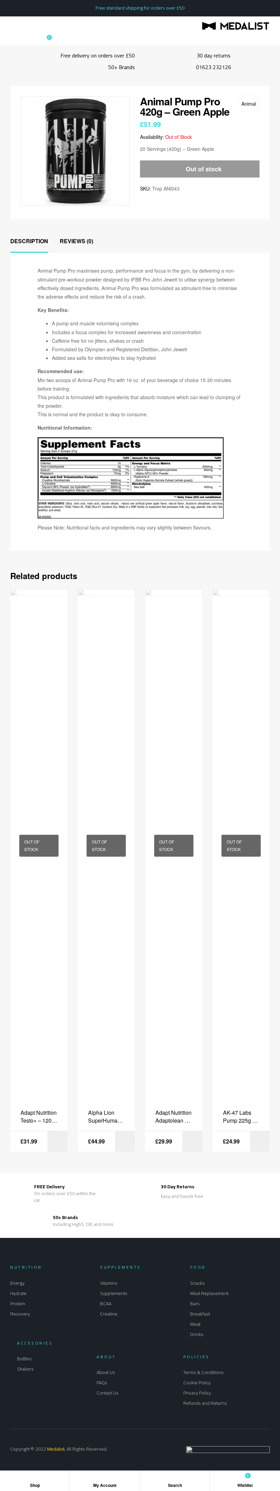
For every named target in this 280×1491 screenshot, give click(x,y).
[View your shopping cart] (43, 40)
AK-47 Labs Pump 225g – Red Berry (239, 1116)
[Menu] (12, 26)
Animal (248, 103)
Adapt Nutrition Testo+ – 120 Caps (38, 1116)
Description (29, 241)
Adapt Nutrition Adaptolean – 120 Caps (173, 1116)
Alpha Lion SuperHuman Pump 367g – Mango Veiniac (106, 1116)
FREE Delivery (49, 1186)
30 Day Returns (177, 1186)
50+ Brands (65, 1217)
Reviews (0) (76, 241)
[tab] (29, 241)
